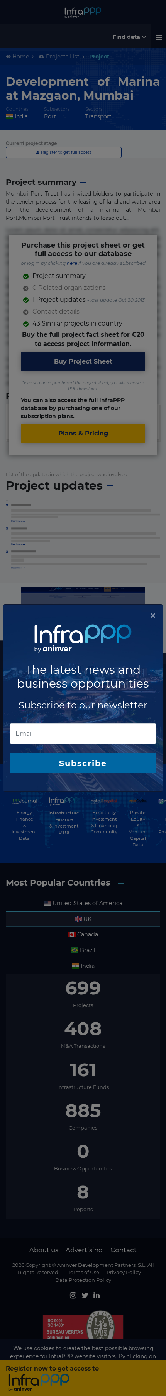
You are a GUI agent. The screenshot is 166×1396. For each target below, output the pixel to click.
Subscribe (83, 763)
